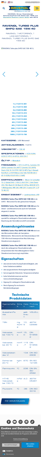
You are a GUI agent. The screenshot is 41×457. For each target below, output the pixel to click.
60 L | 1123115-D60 (19, 125)
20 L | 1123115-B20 (19, 119)
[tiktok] (32, 422)
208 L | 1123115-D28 (19, 131)
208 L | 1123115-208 (19, 128)
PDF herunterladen (15, 401)
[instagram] (20, 422)
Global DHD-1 (11, 182)
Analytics (9, 451)
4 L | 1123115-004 (20, 107)
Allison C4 (28, 180)
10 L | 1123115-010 (19, 113)
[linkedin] (26, 422)
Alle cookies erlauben (30, 445)
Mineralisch (16, 161)
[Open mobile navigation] (37, 8)
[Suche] (3, 8)
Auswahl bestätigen (10, 445)
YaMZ (23, 175)
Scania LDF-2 (32, 188)
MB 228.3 (16, 188)
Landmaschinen (29, 195)
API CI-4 (11, 156)
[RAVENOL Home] (20, 9)
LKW (37, 195)
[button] (3, 74)
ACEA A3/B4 (30, 154)
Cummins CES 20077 (13, 168)
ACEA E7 (4, 156)
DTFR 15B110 (19, 170)
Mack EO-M (13, 185)
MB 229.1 (23, 188)
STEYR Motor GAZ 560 (18, 173)
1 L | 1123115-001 (20, 104)
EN (11, 2)
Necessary (10, 454)
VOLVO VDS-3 (15, 175)
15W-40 (22, 149)
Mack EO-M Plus (23, 185)
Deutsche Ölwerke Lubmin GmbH (16, 17)
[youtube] (15, 422)
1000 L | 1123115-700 (18, 134)
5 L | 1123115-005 (20, 110)
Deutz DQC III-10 (7, 170)
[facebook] (9, 422)
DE (5, 2)
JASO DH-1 (24, 156)
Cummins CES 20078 (28, 168)
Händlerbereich (32, 2)
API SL (17, 156)
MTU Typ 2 (28, 170)
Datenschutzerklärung (20, 439)
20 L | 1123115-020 (19, 116)
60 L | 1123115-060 (19, 122)
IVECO (18, 182)
